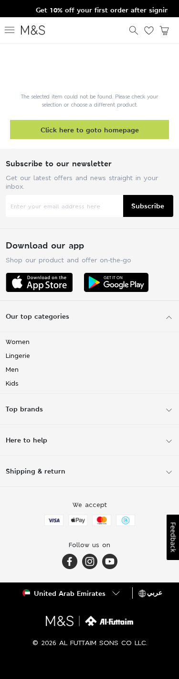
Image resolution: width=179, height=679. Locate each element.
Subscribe (147, 205)
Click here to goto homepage (90, 129)
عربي (154, 592)
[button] (72, 593)
